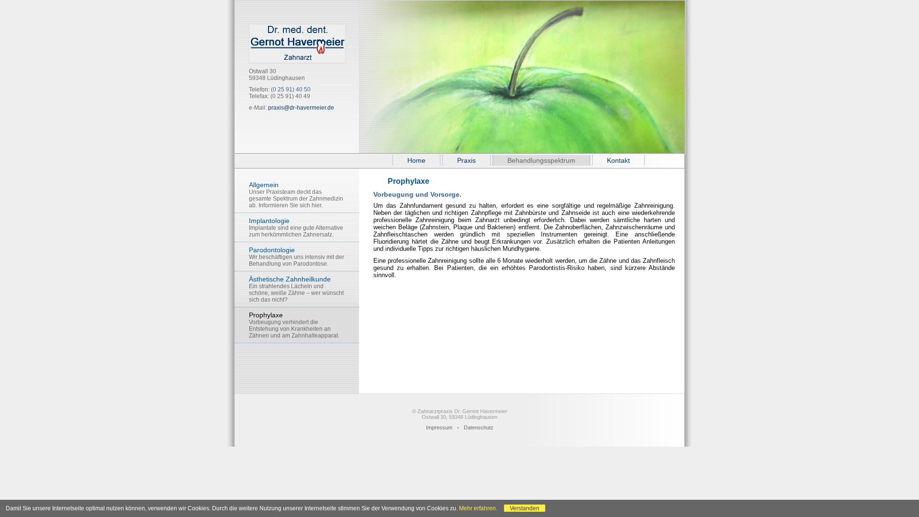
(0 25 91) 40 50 (291, 89)
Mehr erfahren (477, 508)
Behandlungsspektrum (541, 160)
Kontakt (618, 160)
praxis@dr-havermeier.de (301, 107)
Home (416, 160)
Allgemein (296, 195)
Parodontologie (296, 256)
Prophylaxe (294, 325)
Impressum (439, 427)
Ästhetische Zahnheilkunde (296, 289)
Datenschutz (478, 427)
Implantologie (296, 227)
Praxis (466, 160)
